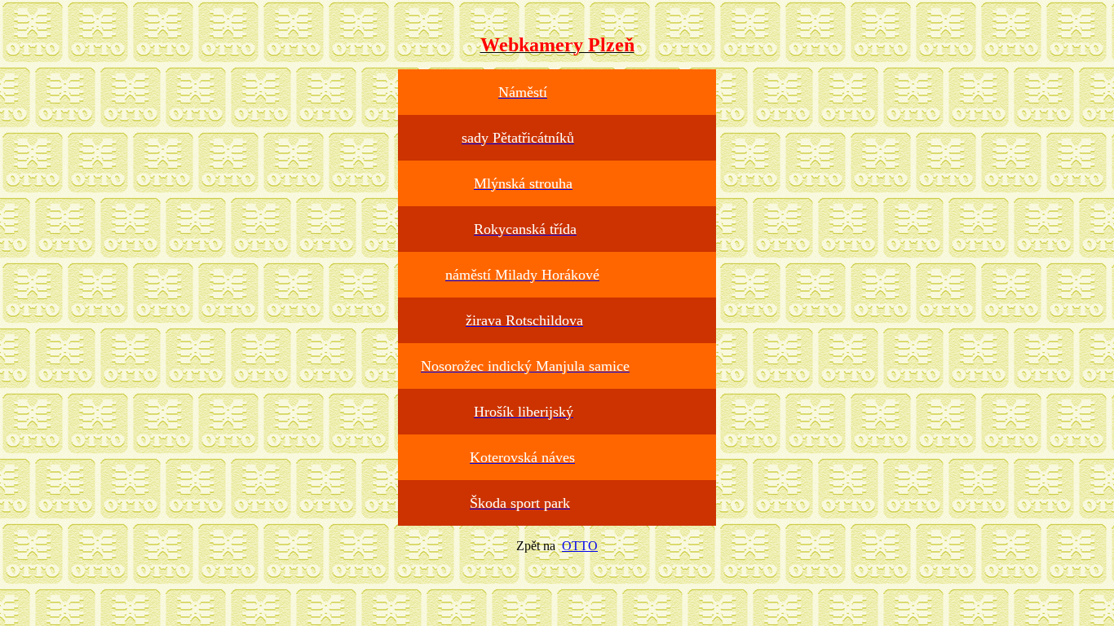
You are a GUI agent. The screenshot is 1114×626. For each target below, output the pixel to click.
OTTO (580, 546)
